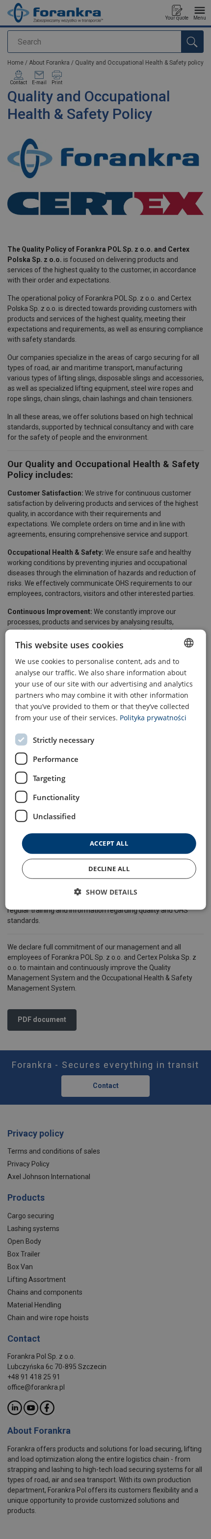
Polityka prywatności (153, 717)
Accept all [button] (109, 843)
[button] (105, 892)
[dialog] (105, 769)
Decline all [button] (109, 868)
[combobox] (188, 642)
